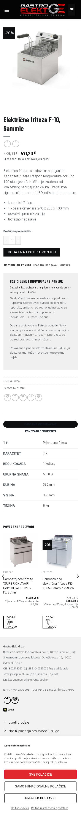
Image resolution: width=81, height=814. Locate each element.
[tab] (17, 265)
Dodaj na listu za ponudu (32, 252)
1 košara (49, 464)
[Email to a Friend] (30, 397)
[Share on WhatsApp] (7, 397)
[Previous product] (15, 143)
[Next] (77, 584)
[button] (6, 10)
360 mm (49, 495)
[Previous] (3, 584)
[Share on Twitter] (23, 397)
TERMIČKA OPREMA (55, 103)
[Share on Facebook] (15, 397)
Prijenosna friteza (55, 443)
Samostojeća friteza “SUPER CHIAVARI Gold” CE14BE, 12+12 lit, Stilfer (18, 585)
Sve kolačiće (40, 774)
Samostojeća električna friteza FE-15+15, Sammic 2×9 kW (58, 583)
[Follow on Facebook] (7, 700)
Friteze (8, 107)
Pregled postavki (40, 798)
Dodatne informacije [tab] (40, 424)
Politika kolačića (20, 808)
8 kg (46, 505)
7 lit (45, 453)
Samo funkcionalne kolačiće (40, 786)
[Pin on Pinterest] (38, 397)
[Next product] (7, 143)
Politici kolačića (58, 762)
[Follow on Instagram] (15, 700)
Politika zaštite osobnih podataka (49, 808)
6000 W (48, 474)
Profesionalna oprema (20, 103)
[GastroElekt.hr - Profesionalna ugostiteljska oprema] (39, 9)
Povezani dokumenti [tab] (40, 431)
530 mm (49, 485)
